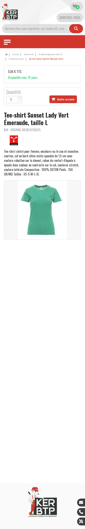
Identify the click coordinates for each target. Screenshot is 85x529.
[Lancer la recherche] (76, 28)
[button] (46, 59)
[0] (74, 6)
